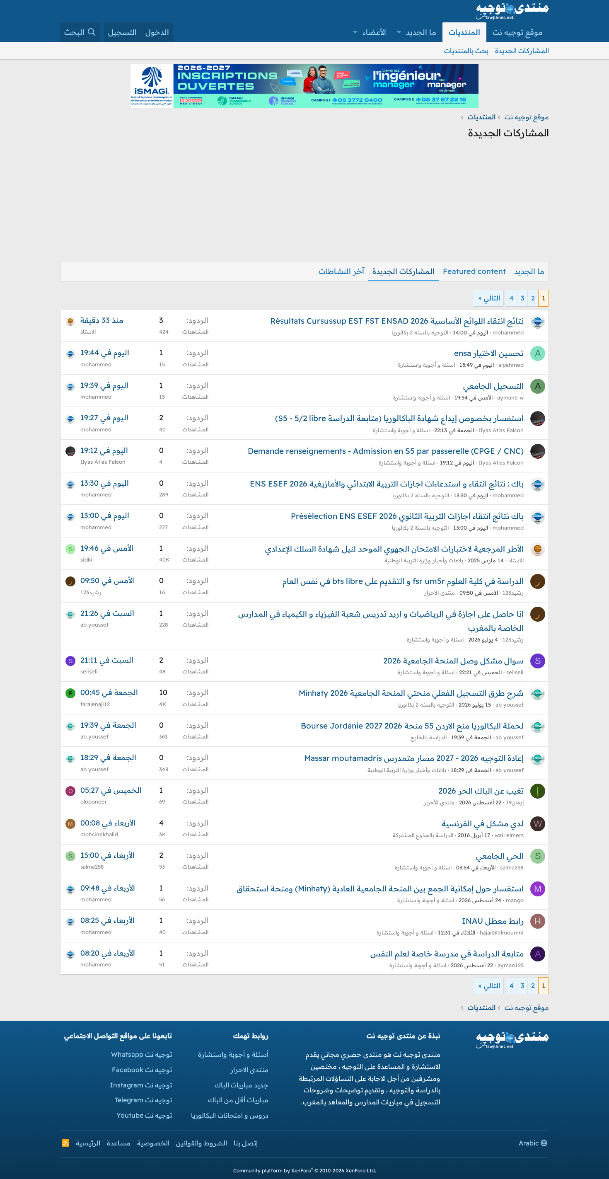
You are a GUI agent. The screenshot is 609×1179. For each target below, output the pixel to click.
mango (515, 900)
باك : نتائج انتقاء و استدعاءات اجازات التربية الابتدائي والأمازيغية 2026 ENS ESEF (387, 484)
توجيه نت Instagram (141, 1085)
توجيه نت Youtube (144, 1115)
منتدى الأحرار (439, 592)
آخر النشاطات (341, 271)
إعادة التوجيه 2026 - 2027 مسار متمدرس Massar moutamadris (414, 758)
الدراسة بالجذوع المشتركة (423, 835)
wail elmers (509, 835)
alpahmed (511, 364)
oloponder (93, 801)
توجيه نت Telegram (143, 1100)
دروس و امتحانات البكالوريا (229, 1115)
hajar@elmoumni (502, 932)
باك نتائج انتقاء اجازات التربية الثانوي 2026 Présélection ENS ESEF (407, 516)
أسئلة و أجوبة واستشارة (233, 1054)
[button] (399, 32)
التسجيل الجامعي (493, 386)
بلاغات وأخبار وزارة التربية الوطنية (423, 560)
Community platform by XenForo (304, 1170)
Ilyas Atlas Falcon (501, 430)
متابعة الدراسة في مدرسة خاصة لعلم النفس (447, 954)
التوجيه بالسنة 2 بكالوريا (420, 332)
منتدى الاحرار (249, 1069)
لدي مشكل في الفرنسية (483, 823)
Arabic (530, 1143)
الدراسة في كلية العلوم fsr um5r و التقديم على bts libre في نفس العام (403, 581)
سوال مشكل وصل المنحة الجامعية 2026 (453, 661)
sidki (86, 559)
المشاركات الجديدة (522, 50)
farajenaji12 (95, 704)
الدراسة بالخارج (429, 737)
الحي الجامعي (500, 856)
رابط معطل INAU (493, 921)
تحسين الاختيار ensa (489, 353)
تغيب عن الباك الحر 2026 (481, 791)
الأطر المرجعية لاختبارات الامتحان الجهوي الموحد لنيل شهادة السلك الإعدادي (394, 549)
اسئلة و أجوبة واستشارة (426, 364)
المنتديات (464, 32)
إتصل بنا (246, 1143)
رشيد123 (513, 592)
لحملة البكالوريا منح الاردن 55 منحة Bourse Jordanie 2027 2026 (412, 726)
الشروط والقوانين (201, 1143)
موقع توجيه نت (518, 32)
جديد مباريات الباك (241, 1085)
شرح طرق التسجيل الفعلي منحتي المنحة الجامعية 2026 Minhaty (411, 693)
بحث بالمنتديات (466, 50)
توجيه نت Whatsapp (141, 1054)
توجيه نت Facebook (142, 1069)
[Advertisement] (304, 204)
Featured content (474, 271)
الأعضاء (374, 32)
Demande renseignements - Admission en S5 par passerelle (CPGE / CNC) (386, 451)
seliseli (515, 672)
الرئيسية (88, 1143)
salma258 (512, 867)
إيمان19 (515, 802)
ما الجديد (421, 32)
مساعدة (118, 1143)
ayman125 (511, 965)
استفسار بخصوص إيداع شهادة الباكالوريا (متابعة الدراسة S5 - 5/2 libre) (399, 418)
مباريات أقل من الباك (238, 1100)
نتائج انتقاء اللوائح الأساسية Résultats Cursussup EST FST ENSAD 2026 (397, 321)
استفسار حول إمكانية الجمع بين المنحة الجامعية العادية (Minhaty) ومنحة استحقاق (380, 888)
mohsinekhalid (99, 834)
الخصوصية (153, 1143)
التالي (492, 298)
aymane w (510, 397)
